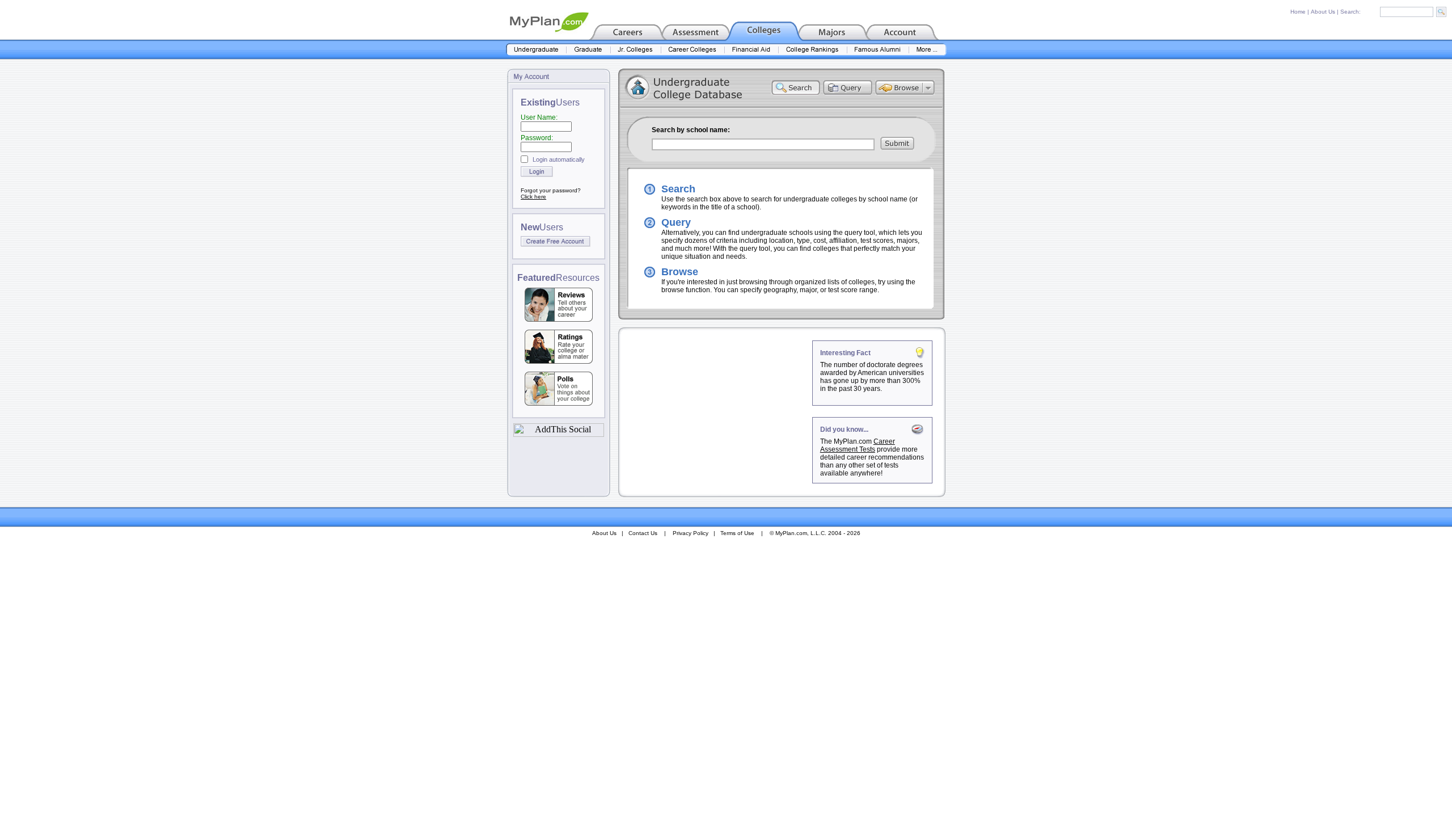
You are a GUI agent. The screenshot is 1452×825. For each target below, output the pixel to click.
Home (1298, 12)
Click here (533, 196)
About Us (1323, 12)
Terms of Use (737, 533)
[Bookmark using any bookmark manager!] (558, 434)
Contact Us (642, 533)
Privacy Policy (690, 533)
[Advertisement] (716, 411)
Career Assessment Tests (857, 445)
